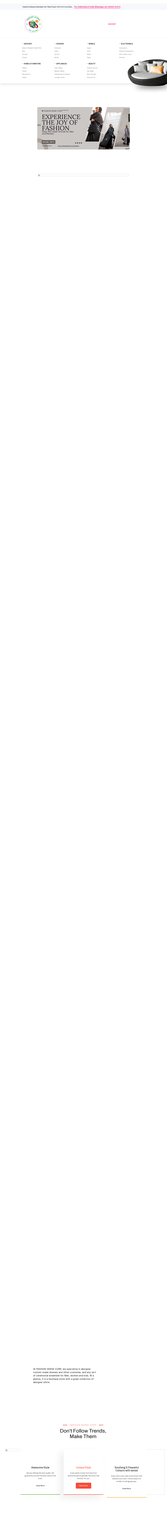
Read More (40, 1486)
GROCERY (112, 24)
